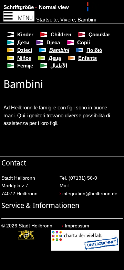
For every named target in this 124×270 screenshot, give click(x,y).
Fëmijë (25, 66)
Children (61, 34)
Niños (24, 58)
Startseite (47, 19)
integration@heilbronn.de (89, 193)
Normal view (54, 7)
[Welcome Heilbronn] (88, 8)
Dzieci (24, 50)
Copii (83, 42)
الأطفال (58, 66)
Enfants (87, 58)
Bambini (87, 19)
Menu (25, 17)
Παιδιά (94, 50)
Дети (23, 42)
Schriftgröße (18, 7)
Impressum (77, 225)
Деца (55, 58)
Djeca (53, 42)
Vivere (67, 19)
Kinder (25, 34)
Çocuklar (99, 34)
